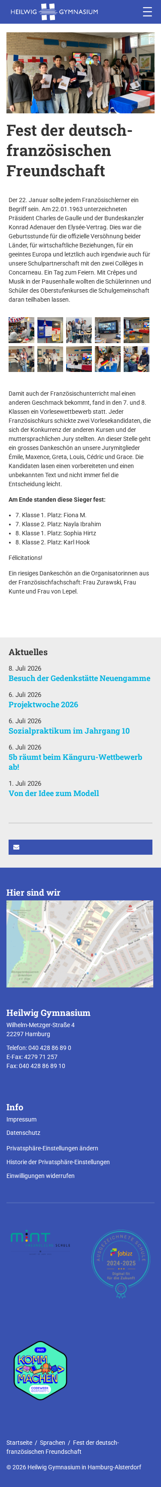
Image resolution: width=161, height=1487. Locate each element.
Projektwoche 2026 (43, 704)
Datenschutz (23, 1132)
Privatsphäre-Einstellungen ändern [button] (52, 1148)
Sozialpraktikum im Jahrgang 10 (69, 730)
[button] (80, 847)
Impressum (21, 1119)
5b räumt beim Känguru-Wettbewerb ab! (75, 762)
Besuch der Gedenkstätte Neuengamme (79, 678)
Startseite (19, 1442)
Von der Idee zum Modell (54, 793)
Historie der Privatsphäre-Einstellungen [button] (58, 1162)
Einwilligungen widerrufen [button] (40, 1175)
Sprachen (52, 1442)
